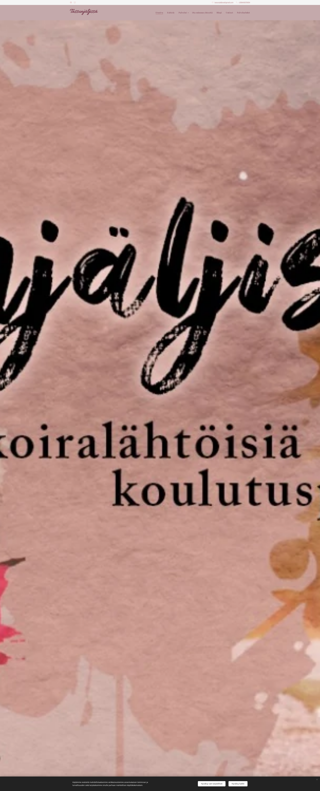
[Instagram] (74, 2)
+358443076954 (244, 2)
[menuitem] (160, 12)
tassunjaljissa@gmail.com (223, 2)
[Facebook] (70, 2)
